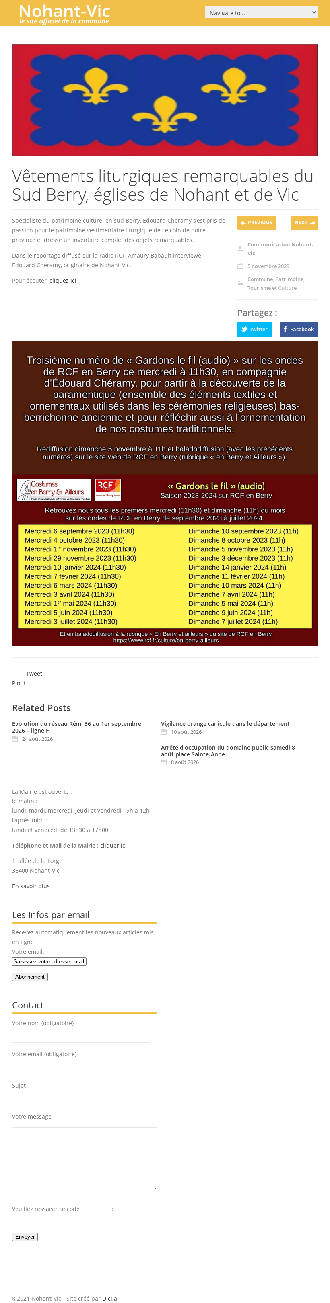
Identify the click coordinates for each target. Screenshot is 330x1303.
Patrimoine (289, 279)
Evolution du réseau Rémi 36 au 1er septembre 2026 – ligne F (76, 727)
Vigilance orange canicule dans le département (225, 723)
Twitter (259, 329)
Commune (260, 279)
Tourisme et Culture (272, 287)
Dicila (109, 1298)
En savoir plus (31, 886)
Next (301, 222)
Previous (260, 222)
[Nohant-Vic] (72, 21)
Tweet (34, 673)
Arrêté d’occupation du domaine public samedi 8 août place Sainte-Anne (228, 751)
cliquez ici (63, 280)
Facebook (302, 329)
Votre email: (28, 951)
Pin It (19, 683)
